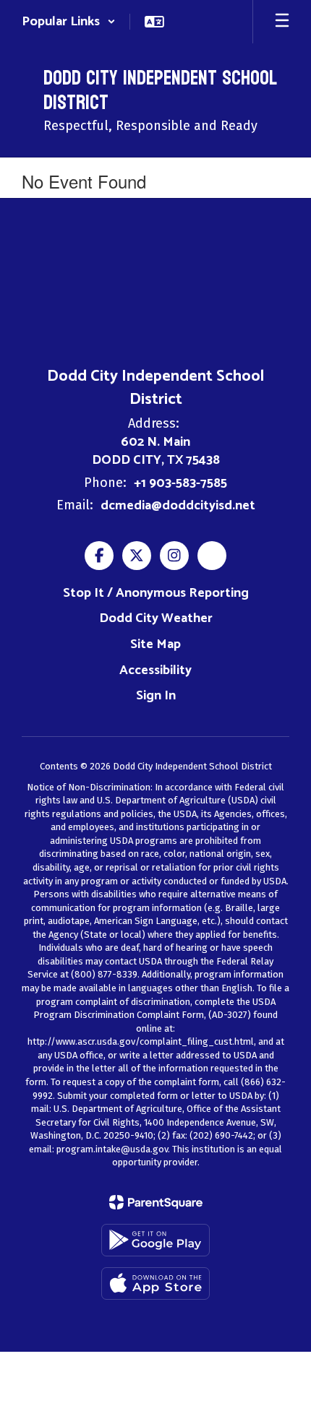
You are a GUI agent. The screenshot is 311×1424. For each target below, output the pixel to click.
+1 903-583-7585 (180, 483)
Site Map (155, 644)
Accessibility (155, 670)
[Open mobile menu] (282, 21)
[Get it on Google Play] (155, 1240)
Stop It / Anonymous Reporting (156, 593)
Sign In (156, 696)
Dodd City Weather (156, 618)
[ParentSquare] (156, 1202)
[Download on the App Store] (155, 1283)
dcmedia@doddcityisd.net (178, 506)
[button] (68, 21)
